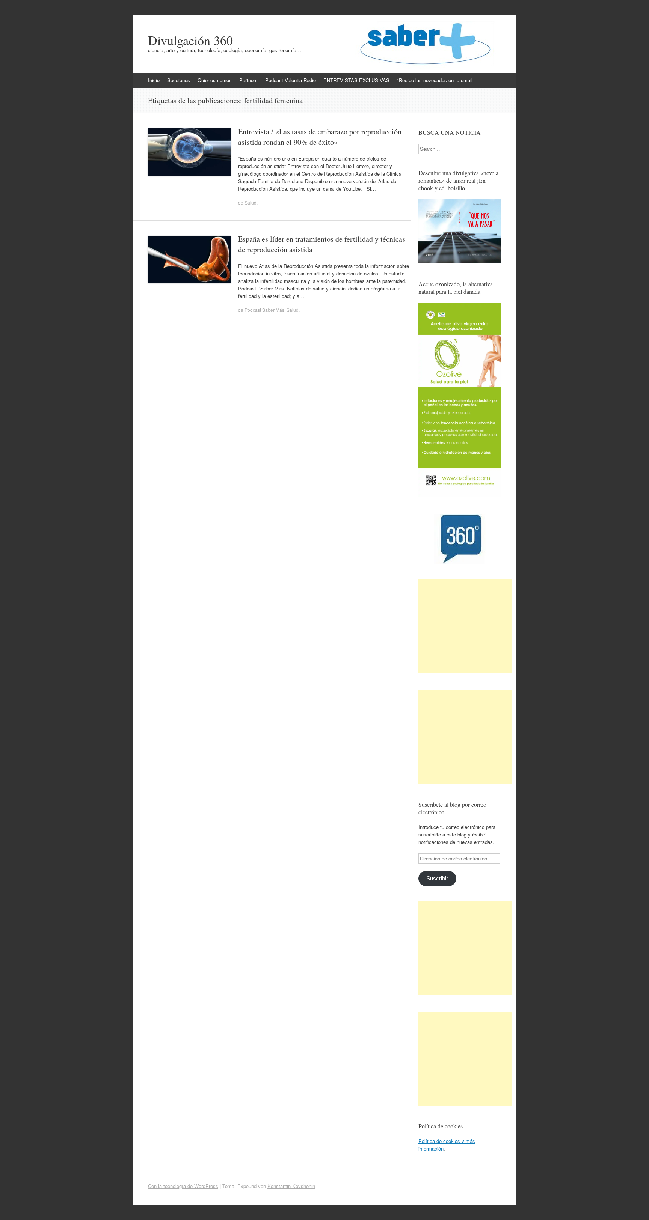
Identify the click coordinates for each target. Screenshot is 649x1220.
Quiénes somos (215, 80)
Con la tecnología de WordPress (183, 1186)
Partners (248, 80)
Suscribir (437, 879)
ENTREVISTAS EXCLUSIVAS (356, 80)
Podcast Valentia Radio (290, 80)
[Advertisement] (465, 626)
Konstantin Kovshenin (291, 1186)
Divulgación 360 (190, 40)
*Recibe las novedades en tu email (434, 80)
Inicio (154, 80)
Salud (251, 202)
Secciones (178, 80)
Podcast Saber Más (264, 310)
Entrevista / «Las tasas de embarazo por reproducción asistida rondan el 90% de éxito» (319, 136)
